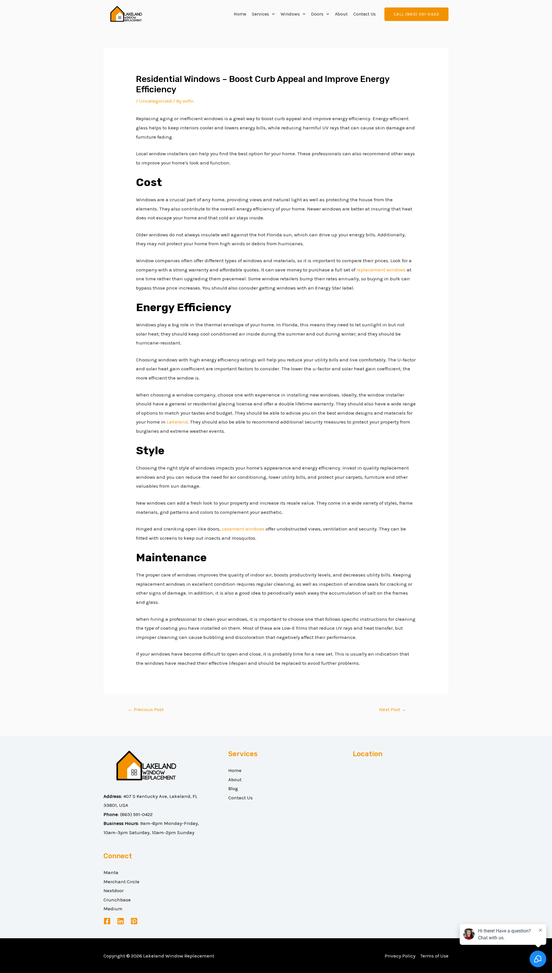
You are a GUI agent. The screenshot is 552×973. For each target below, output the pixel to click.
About (341, 14)
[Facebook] (107, 921)
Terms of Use (434, 956)
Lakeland (177, 422)
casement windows (243, 529)
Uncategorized (155, 101)
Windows (290, 14)
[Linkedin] (120, 921)
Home (240, 14)
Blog (233, 788)
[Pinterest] (134, 921)
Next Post (392, 709)
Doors (317, 14)
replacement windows (381, 270)
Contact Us (364, 14)
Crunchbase (117, 900)
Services (260, 14)
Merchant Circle (121, 881)
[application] (272, 14)
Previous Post (146, 709)
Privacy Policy (400, 956)
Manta (110, 872)
